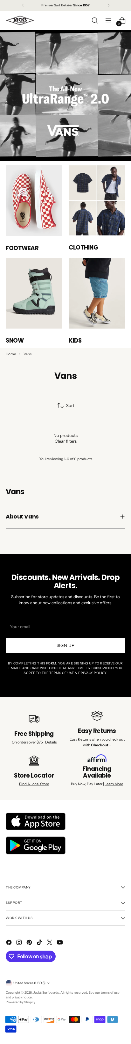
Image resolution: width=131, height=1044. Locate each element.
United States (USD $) (29, 983)
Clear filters (66, 441)
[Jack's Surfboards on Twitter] (50, 943)
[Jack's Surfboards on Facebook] (9, 943)
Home (11, 354)
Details (51, 742)
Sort (70, 405)
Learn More (114, 784)
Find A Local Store (34, 784)
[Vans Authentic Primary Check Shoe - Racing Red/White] (34, 200)
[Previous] (23, 5)
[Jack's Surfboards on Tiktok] (40, 943)
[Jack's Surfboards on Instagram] (20, 943)
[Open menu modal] (108, 20)
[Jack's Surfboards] (20, 20)
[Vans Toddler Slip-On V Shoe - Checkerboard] (97, 293)
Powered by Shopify (20, 1002)
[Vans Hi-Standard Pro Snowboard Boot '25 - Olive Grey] (34, 293)
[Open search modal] (94, 20)
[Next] (108, 5)
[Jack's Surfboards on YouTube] (60, 943)
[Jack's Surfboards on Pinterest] (30, 943)
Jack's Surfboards (46, 992)
